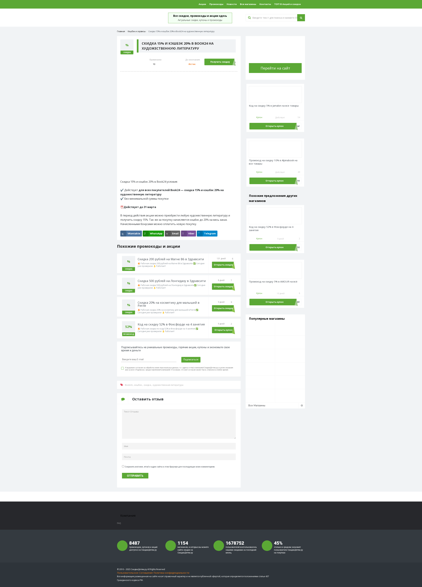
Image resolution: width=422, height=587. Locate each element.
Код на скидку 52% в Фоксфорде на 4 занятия (271, 228)
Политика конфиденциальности (171, 572)
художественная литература (168, 384)
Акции (202, 4)
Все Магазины (256, 405)
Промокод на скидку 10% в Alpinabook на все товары (273, 162)
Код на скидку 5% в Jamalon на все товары (274, 105)
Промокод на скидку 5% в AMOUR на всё (273, 281)
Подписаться (190, 359)
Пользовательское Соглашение (135, 572)
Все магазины (248, 4)
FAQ (119, 523)
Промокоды (216, 4)
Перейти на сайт (275, 68)
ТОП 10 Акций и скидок (287, 4)
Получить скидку (220, 62)
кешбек (138, 384)
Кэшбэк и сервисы (137, 31)
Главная (121, 31)
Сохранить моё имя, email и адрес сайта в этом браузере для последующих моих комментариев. (170, 467)
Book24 (128, 384)
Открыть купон (223, 329)
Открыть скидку (223, 264)
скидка (147, 384)
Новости (232, 4)
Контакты (265, 4)
